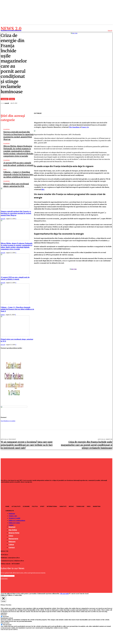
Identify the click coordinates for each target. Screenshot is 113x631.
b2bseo (3, 314)
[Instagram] (6, 585)
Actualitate (4, 99)
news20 (7, 103)
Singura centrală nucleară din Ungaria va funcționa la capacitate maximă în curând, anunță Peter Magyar (16, 213)
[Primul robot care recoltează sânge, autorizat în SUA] (15, 336)
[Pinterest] (57, 112)
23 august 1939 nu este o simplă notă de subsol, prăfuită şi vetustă (15, 278)
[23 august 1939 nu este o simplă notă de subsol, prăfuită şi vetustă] (15, 274)
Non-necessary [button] (5, 623)
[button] (110, 30)
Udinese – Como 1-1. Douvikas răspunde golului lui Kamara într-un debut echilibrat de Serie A (18, 174)
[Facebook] (44, 112)
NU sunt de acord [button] (74, 593)
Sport (4, 169)
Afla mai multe (64, 593)
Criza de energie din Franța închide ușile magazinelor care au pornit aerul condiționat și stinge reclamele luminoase (86, 445)
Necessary (6, 616)
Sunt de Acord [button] (84, 593)
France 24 (85, 127)
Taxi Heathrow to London (8, 421)
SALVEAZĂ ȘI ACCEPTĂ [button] (9, 629)
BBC (42, 189)
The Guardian (74, 127)
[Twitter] (51, 112)
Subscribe (4, 578)
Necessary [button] (4, 614)
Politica (12, 99)
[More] (64, 112)
